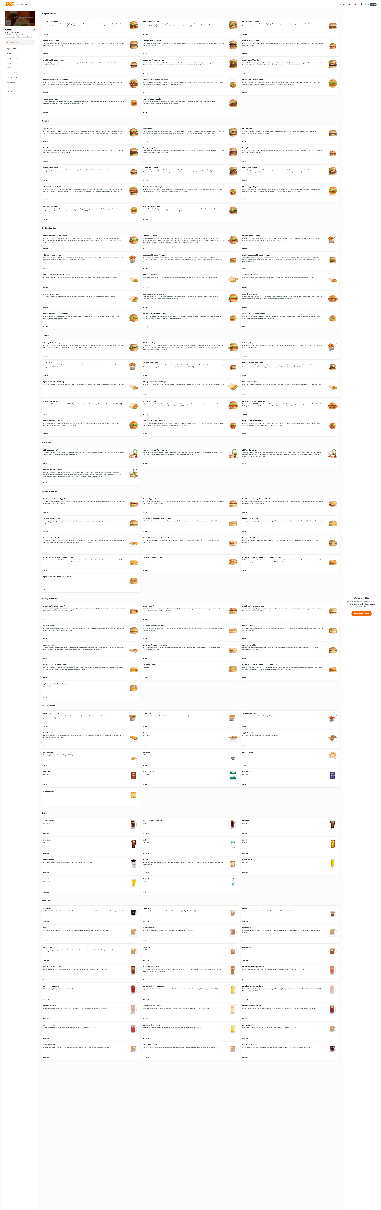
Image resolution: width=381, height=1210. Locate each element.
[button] (20, 48)
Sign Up (373, 4)
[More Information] (33, 29)
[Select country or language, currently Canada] (354, 4)
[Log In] (361, 4)
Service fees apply (10, 37)
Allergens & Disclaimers (24, 37)
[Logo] (10, 4)
